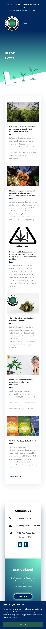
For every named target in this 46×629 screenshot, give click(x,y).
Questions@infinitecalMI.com (27, 525)
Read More (13, 617)
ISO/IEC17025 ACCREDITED (28, 10)
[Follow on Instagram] (20, 544)
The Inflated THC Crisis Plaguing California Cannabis (23, 319)
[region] (23, 615)
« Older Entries (15, 476)
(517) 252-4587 (25, 518)
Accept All (23, 624)
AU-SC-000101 (13, 10)
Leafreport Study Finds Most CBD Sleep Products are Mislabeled (21, 382)
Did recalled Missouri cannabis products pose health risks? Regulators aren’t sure (22, 129)
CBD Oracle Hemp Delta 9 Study (23, 441)
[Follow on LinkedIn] (26, 544)
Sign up (22, 596)
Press (11, 134)
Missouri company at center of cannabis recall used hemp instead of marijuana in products (22, 193)
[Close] (43, 603)
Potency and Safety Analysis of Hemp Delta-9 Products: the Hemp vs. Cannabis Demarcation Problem (22, 255)
